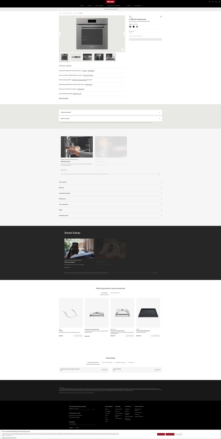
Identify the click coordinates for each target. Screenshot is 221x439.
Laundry (89, 5)
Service (129, 5)
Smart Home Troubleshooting (128, 419)
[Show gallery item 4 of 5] (99, 57)
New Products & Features (118, 416)
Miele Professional (138, 412)
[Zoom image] (123, 49)
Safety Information (63, 98)
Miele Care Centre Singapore (74, 417)
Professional (138, 5)
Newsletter (72, 422)
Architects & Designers (139, 416)
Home (60, 13)
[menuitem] (82, 5)
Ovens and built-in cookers (68, 13)
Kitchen (82, 5)
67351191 (77, 427)
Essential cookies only (170, 434)
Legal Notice (4, 437)
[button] (130, 26)
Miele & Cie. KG (77, 93)
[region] (92, 33)
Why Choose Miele (118, 409)
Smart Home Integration (127, 414)
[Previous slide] (59, 34)
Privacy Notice (8, 437)
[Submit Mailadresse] (93, 424)
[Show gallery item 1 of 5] (64, 57)
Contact (106, 421)
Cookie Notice (13, 437)
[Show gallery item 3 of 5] (87, 57)
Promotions (117, 411)
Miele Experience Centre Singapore (75, 415)
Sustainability (107, 413)
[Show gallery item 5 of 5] (110, 57)
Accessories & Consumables (113, 5)
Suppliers (107, 419)
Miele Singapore (108, 411)
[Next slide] (125, 34)
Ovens (75, 13)
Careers (106, 415)
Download (104, 369)
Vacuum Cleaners (99, 5)
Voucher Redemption (119, 413)
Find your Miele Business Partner (77, 406)
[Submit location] (93, 408)
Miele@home (127, 409)
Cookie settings (178, 434)
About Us (107, 409)
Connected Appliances (129, 416)
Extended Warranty (118, 418)
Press (106, 417)
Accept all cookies (161, 434)
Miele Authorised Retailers (138, 410)
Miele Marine (137, 414)
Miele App (131, 362)
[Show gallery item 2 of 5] (75, 57)
